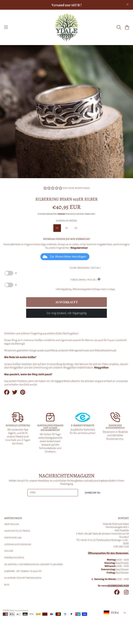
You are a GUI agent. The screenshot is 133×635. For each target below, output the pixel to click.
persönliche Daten (14, 557)
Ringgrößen (101, 367)
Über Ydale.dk (11, 524)
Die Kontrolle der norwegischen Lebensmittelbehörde (33, 564)
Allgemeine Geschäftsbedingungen (22, 577)
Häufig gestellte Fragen (17, 530)
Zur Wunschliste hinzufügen (68, 256)
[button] (6, 27)
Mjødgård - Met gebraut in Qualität (23, 571)
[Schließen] (127, 4)
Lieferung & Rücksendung (17, 544)
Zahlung (8, 551)
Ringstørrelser (79, 248)
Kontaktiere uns (12, 537)
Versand (61, 214)
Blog (6, 584)
